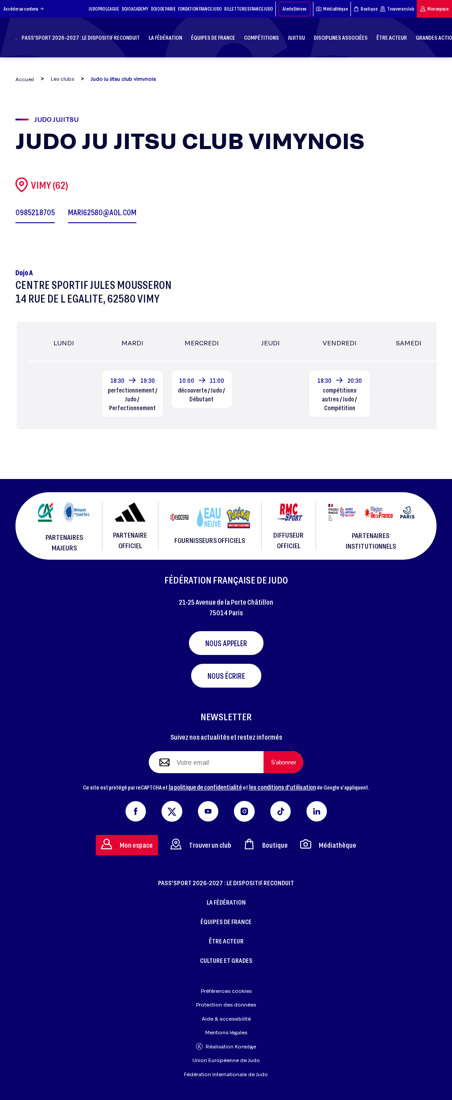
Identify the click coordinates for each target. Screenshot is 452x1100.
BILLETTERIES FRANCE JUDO (248, 9)
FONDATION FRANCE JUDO (200, 9)
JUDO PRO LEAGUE (104, 9)
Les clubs (62, 78)
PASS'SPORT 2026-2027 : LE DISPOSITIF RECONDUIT (226, 883)
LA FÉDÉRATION (226, 902)
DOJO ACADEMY (135, 9)
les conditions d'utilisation (282, 787)
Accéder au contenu (21, 8)
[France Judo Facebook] (135, 809)
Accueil (24, 79)
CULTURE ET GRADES (226, 960)
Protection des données (226, 1004)
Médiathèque (335, 8)
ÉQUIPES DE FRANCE (226, 921)
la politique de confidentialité (205, 787)
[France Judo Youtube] (208, 809)
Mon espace (437, 8)
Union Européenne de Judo (226, 1060)
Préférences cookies (226, 991)
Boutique (369, 8)
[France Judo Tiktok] (280, 809)
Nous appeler (226, 643)
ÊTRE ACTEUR (226, 941)
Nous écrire (226, 675)
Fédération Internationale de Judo (226, 1074)
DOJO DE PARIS (163, 9)
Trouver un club (400, 8)
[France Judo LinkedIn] (316, 809)
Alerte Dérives (294, 8)
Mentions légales (226, 1032)
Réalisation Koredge (231, 1046)
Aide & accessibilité (226, 1018)
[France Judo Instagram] (244, 809)
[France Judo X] (172, 809)
